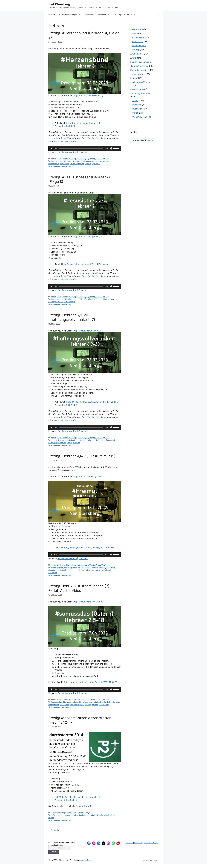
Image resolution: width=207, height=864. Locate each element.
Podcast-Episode (83, 806)
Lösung (88, 705)
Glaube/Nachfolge (64, 159)
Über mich (102, 15)
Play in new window (67, 152)
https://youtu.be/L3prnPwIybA (88, 236)
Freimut (95, 568)
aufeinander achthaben (60, 815)
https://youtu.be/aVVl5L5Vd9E (88, 602)
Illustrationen (138, 109)
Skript (74, 159)
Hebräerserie (88, 161)
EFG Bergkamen (70, 568)
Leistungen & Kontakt (123, 15)
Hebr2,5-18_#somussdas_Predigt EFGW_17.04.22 (93, 682)
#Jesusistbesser (57, 299)
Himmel (81, 570)
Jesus (69, 443)
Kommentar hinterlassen (61, 166)
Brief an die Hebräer (70, 702)
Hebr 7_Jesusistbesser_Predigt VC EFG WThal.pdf (85, 264)
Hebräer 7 (76, 299)
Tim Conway (69, 302)
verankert (76, 443)
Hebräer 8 (67, 161)
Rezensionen (136, 89)
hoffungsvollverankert (57, 443)
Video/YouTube (102, 159)
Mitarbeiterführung (141, 82)
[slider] (116, 148)
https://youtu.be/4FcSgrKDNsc (88, 476)
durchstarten (84, 815)
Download (83, 152)
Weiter (58, 830)
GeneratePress (85, 860)
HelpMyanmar (139, 45)
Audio (53, 159)
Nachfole (111, 815)
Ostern (95, 705)
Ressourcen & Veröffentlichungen (62, 15)
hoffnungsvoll (109, 440)
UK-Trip (135, 50)
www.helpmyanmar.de (65, 141)
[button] (157, 14)
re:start (51, 818)
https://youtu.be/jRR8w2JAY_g (88, 95)
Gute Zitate (137, 41)
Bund (53, 161)
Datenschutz (138, 843)
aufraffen (74, 815)
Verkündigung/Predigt (86, 159)
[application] (84, 148)
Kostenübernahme (77, 705)
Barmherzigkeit (57, 568)
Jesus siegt (64, 705)
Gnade (112, 568)
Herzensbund (104, 161)
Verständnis (107, 570)
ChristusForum (139, 37)
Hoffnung (99, 440)
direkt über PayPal (89, 138)
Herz (96, 161)
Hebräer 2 (104, 702)
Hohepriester (53, 164)
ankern (54, 440)
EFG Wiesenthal (84, 568)
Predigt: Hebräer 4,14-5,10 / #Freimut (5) (82, 456)
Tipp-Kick (96, 164)
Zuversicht (52, 573)
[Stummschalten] (111, 148)
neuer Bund (64, 164)
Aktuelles (89, 15)
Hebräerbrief (77, 161)
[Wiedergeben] (51, 148)
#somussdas (56, 702)
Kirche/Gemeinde (138, 70)
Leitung (134, 78)
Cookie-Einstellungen (151, 843)
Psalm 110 (59, 302)
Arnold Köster (136, 54)
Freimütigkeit (104, 568)
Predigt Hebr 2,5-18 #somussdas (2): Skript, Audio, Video (79, 588)
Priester (88, 164)
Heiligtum (91, 440)
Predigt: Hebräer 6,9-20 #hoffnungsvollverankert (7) (71, 317)
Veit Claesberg (59, 4)
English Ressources (139, 62)
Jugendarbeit (138, 74)
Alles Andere (136, 29)
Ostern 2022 (104, 705)
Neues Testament (77, 164)
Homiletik (136, 105)
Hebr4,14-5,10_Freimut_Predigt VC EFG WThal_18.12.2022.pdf (84, 548)
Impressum (129, 843)
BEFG (135, 33)
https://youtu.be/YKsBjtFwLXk (88, 331)
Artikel (133, 58)
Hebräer (59, 161)
